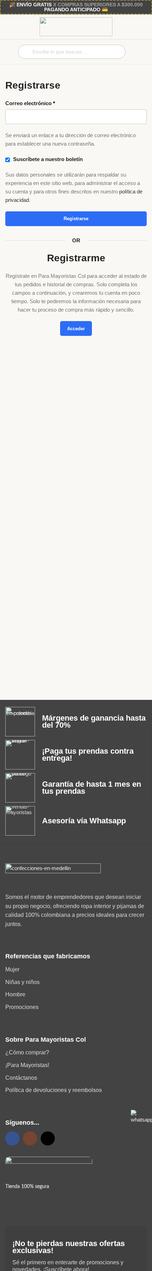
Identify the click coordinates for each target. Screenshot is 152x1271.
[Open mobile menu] (8, 52)
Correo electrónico (30, 103)
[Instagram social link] (30, 1138)
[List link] (76, 969)
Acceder (76, 328)
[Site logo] (76, 26)
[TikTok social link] (48, 1138)
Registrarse (76, 218)
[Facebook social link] (12, 1138)
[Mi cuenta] (139, 52)
